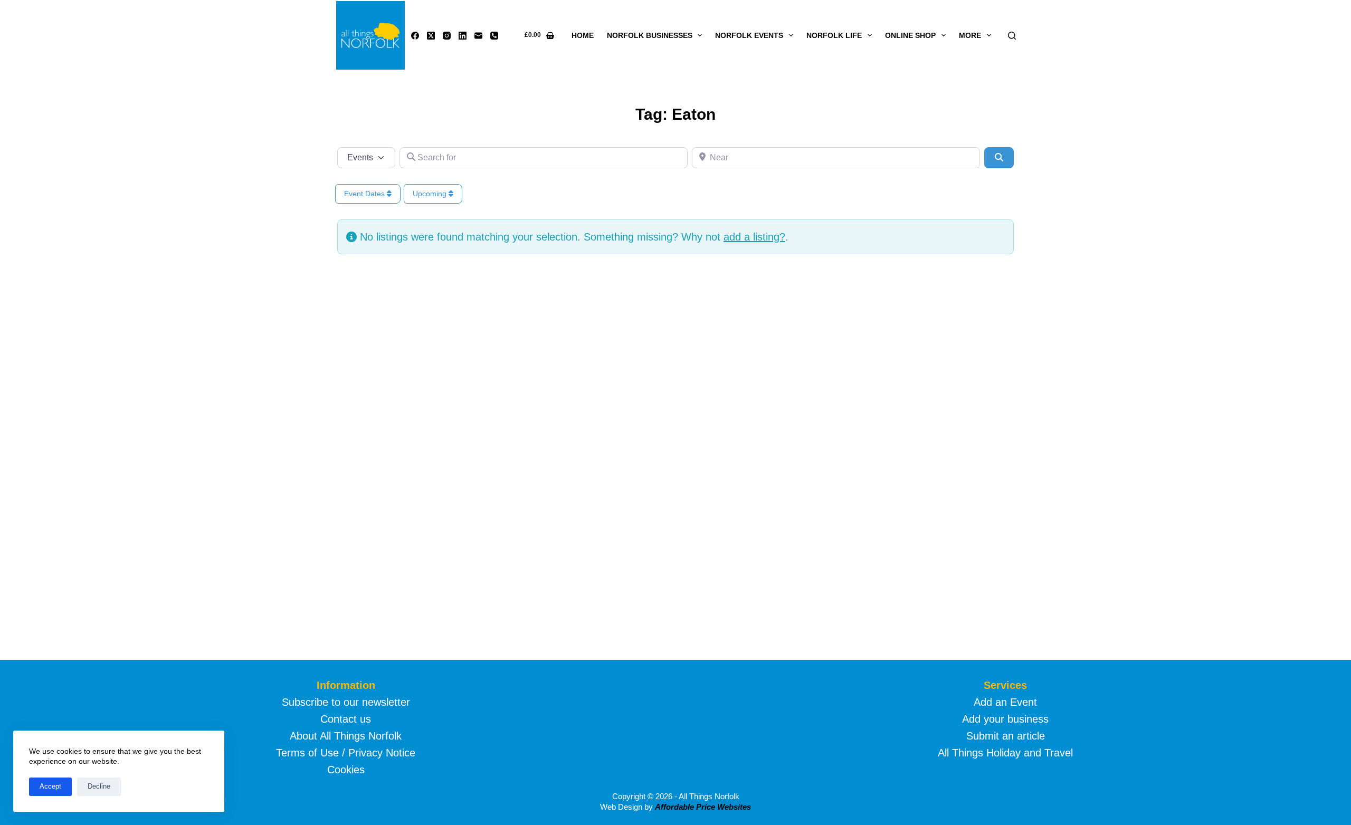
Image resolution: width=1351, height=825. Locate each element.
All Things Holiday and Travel (1005, 753)
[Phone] (494, 36)
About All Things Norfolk (346, 736)
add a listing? (754, 237)
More (970, 35)
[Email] (478, 36)
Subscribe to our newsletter (346, 702)
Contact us (345, 719)
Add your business (1005, 719)
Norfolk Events (749, 35)
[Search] (1012, 36)
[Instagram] (447, 36)
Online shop (910, 35)
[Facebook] (415, 36)
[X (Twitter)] (431, 36)
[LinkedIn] (463, 36)
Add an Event (1005, 702)
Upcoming (431, 193)
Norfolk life (834, 35)
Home (583, 35)
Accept (50, 786)
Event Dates (365, 193)
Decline (99, 786)
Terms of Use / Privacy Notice (345, 753)
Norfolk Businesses (649, 35)
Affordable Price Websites (703, 806)
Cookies (346, 769)
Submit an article (1005, 736)
